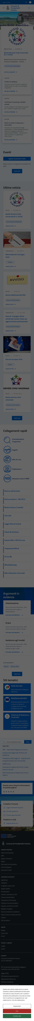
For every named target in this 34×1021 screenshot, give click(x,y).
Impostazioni (17, 1006)
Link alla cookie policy (18, 1000)
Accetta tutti (17, 1016)
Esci (17, 1011)
